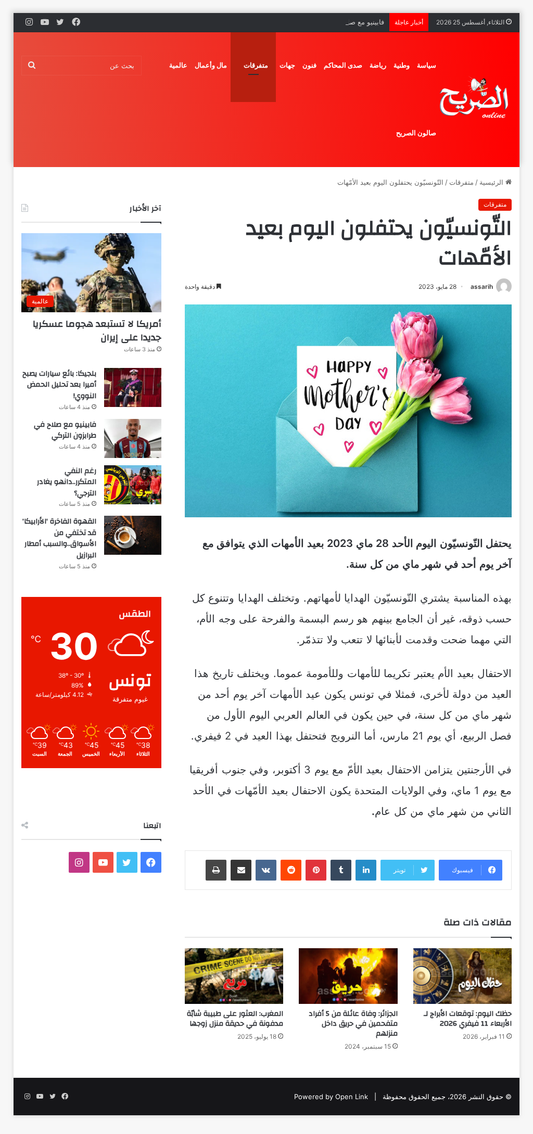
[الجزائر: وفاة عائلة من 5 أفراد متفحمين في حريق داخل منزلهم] (348, 976)
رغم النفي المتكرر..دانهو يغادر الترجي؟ (66, 482)
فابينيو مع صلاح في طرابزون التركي (333, 22)
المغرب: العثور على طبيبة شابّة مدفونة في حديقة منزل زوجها (235, 1018)
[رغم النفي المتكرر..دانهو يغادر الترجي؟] (132, 484)
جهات (287, 65)
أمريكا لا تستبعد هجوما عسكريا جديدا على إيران (97, 330)
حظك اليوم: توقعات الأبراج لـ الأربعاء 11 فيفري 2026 (468, 1018)
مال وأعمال (211, 65)
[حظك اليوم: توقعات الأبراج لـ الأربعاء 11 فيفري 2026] (462, 976)
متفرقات (256, 65)
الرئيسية (492, 182)
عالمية (178, 65)
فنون (309, 65)
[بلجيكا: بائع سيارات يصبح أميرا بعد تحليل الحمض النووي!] (132, 387)
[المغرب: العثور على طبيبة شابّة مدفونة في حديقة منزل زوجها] (234, 976)
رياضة (378, 65)
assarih (482, 286)
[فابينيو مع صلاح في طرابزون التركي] (132, 438)
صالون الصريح (416, 133)
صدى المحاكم (343, 65)
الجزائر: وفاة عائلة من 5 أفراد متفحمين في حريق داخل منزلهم (353, 1023)
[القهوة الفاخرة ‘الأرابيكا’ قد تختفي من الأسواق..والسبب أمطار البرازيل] (132, 535)
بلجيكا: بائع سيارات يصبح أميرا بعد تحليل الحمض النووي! (59, 385)
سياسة (426, 65)
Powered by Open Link (331, 1096)
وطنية (402, 65)
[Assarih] (476, 99)
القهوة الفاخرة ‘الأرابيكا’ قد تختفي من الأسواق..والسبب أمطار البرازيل (59, 538)
